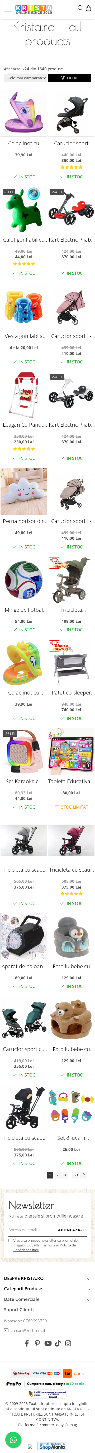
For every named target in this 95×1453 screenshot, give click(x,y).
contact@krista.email (27, 1330)
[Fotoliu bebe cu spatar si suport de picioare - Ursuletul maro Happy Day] (71, 1019)
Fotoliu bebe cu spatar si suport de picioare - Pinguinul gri (71, 966)
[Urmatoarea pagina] (83, 1175)
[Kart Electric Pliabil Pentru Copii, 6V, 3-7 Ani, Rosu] (71, 210)
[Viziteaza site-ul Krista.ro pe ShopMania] (52, 1446)
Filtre (71, 77)
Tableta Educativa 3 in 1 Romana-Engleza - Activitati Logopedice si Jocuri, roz (71, 781)
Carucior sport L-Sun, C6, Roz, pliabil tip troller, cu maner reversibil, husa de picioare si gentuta (71, 336)
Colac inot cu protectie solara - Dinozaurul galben (24, 692)
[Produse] (8, 11)
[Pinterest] (37, 1343)
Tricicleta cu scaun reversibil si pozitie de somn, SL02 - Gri (24, 869)
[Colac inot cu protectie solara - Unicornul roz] (24, 113)
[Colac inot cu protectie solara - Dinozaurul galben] (24, 663)
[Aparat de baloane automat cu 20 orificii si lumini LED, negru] (24, 936)
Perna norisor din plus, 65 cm (24, 521)
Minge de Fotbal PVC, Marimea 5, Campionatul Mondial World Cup (24, 609)
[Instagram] (68, 1343)
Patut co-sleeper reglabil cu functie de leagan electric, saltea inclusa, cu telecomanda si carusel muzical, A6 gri (71, 692)
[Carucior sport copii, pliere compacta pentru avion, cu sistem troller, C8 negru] (71, 113)
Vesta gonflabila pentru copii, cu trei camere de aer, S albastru (23, 336)
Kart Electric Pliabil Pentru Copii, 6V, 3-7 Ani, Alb (71, 424)
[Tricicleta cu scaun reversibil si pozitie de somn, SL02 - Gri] (24, 840)
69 (76, 1174)
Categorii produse (23, 1288)
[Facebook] (27, 1343)
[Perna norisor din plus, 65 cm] (24, 491)
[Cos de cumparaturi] (88, 8)
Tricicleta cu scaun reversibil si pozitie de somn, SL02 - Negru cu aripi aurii (24, 1137)
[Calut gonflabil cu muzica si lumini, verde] (24, 210)
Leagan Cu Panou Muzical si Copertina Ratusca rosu (24, 424)
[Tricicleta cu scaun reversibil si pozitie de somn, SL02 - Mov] (71, 840)
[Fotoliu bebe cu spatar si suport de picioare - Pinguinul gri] (71, 936)
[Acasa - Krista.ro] (34, 9)
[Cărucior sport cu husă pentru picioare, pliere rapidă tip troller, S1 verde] (24, 1019)
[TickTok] (58, 1343)
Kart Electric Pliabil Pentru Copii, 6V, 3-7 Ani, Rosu (71, 239)
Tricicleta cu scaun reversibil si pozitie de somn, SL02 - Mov (71, 869)
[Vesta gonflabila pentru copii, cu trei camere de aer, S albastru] (24, 306)
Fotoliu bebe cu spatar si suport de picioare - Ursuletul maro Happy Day (71, 1049)
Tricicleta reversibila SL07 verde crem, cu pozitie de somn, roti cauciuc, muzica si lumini (71, 609)
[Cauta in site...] (80, 8)
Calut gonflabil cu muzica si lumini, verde (24, 239)
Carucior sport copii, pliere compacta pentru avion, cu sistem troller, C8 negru (71, 143)
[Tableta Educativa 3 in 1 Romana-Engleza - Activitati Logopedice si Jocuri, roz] (71, 751)
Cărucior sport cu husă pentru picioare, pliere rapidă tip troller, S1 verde (24, 1049)
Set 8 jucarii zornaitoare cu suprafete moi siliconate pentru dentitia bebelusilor (71, 1137)
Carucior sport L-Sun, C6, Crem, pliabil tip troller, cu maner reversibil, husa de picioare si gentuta (71, 521)
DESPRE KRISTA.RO (24, 1278)
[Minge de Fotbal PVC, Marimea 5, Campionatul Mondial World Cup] (24, 580)
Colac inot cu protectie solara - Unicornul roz (23, 143)
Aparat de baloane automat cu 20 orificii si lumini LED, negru (24, 966)
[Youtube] (47, 1343)
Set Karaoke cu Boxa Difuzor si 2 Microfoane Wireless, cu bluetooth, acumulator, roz (24, 781)
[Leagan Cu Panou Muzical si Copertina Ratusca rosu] (24, 395)
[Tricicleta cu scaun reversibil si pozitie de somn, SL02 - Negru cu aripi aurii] (24, 1108)
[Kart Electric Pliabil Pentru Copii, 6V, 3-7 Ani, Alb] (71, 395)
